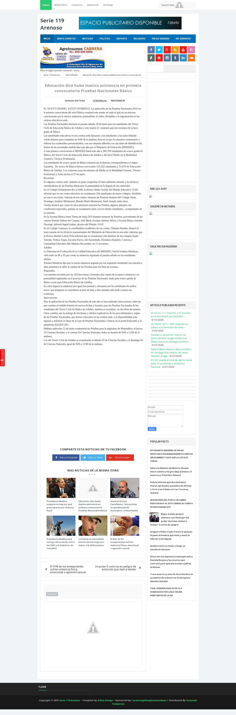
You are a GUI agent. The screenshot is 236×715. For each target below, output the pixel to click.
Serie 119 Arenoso (52, 24)
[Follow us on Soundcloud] (191, 57)
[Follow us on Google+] (167, 49)
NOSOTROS (60, 4)
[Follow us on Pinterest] (159, 57)
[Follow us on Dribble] (191, 49)
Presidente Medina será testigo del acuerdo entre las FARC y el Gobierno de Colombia (61, 543)
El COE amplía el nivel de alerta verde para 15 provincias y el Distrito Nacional (171, 363)
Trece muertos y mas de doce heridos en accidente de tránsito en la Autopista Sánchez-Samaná (171, 578)
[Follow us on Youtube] (183, 49)
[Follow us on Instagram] (167, 57)
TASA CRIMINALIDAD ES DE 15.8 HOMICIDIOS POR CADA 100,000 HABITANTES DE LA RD (166, 592)
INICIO (47, 38)
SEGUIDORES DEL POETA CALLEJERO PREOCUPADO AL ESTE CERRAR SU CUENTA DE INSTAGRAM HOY (171, 503)
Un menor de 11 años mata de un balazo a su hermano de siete (169, 325)
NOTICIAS (87, 38)
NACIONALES (118, 100)
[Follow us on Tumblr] (175, 57)
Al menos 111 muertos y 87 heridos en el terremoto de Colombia (171, 314)
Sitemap (108, 4)
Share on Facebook (68, 457)
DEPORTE (122, 38)
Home (46, 4)
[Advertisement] (171, 132)
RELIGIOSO (139, 38)
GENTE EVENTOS (66, 38)
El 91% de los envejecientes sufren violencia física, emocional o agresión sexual (124, 543)
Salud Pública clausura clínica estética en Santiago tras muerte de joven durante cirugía (171, 352)
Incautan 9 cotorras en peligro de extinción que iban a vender (115, 568)
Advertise (92, 4)
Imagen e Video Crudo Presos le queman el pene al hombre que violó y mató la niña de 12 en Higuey (171, 535)
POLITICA (105, 38)
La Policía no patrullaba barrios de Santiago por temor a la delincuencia (91, 542)
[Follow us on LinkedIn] (183, 57)
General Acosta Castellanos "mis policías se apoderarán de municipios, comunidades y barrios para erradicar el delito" (124, 509)
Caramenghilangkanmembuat (148, 700)
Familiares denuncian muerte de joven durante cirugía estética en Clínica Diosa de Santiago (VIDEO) (169, 338)
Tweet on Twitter (95, 457)
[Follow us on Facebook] (151, 49)
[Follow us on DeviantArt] (151, 57)
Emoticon (52, 594)
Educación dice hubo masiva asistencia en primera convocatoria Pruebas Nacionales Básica (93, 506)
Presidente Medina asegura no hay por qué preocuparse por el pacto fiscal (60, 506)
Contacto (77, 4)
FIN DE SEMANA (160, 38)
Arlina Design (105, 700)
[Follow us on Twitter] (159, 49)
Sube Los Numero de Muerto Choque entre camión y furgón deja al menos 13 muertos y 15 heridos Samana (171, 472)
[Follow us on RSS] (175, 49)
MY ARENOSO (183, 38)
